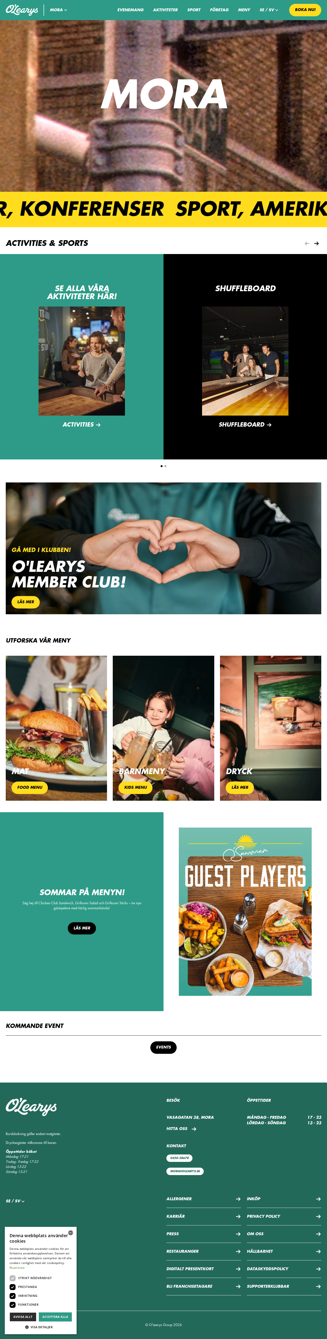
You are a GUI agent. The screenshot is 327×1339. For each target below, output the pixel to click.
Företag (219, 10)
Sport (193, 10)
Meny (244, 10)
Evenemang (130, 10)
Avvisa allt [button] (22, 1317)
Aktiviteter (165, 10)
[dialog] (41, 1280)
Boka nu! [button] (305, 10)
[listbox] (70, 1232)
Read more (17, 1268)
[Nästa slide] (316, 243)
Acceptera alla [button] (55, 1317)
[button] (59, 10)
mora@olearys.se (185, 1171)
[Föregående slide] (307, 243)
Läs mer (81, 928)
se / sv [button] (266, 10)
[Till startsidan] (22, 10)
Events (163, 1047)
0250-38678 (179, 1158)
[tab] (162, 466)
